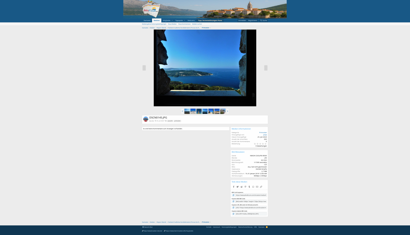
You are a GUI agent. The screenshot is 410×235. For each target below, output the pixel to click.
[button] (172, 20)
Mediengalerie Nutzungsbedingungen (154, 24)
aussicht (170, 121)
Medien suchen (197, 24)
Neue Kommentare (184, 24)
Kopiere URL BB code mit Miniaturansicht (245, 205)
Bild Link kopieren (237, 192)
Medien (157, 20)
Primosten (263, 132)
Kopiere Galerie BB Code (239, 211)
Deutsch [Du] (148, 227)
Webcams (191, 20)
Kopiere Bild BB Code (238, 199)
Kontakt (208, 227)
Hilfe (255, 227)
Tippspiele (179, 20)
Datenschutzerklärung (245, 227)
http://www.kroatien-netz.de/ (153, 231)
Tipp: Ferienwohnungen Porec (210, 20)
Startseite (147, 20)
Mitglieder (167, 20)
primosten (177, 121)
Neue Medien (172, 24)
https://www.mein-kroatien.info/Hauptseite (179, 231)
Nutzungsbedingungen (229, 227)
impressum (216, 227)
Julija (152, 121)
